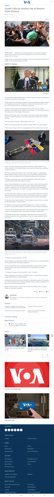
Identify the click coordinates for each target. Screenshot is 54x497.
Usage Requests (31, 489)
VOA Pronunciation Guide (34, 492)
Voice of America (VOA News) (14, 70)
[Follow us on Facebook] (6, 430)
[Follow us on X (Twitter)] (9, 430)
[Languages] (33, 495)
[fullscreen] (48, 90)
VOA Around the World (10, 492)
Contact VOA (31, 484)
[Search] (44, 495)
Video (7, 332)
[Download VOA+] (27, 406)
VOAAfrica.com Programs (11, 474)
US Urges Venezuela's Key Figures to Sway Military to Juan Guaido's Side (25, 68)
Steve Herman (9, 14)
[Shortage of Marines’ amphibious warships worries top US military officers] (38, 340)
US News (7, 438)
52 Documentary (32, 461)
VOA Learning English (10, 477)
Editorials (30, 474)
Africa (6, 446)
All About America (32, 438)
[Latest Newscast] (10, 495)
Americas (7, 5)
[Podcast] (21, 430)
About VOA (7, 487)
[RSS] (18, 430)
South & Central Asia (33, 451)
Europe (29, 446)
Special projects (9, 461)
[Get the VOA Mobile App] (27, 374)
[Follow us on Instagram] (15, 430)
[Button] (47, 19)
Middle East (30, 448)
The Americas (8, 448)
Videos (29, 464)
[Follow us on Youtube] (12, 430)
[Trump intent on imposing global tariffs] (15, 340)
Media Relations (32, 487)
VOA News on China (32, 459)
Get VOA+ (7, 489)
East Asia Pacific (9, 451)
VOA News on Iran (9, 466)
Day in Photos (8, 464)
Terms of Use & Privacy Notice (12, 484)
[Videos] (21, 495)
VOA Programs (8, 459)
